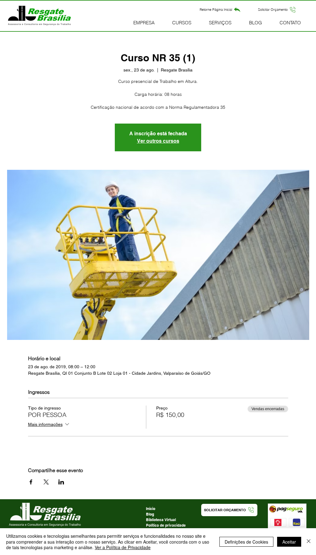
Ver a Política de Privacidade (123, 547)
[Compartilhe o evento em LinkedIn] (61, 482)
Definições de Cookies (246, 542)
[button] (277, 9)
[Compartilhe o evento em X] (46, 482)
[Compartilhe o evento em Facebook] (31, 482)
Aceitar (289, 542)
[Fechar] (308, 541)
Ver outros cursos (158, 141)
